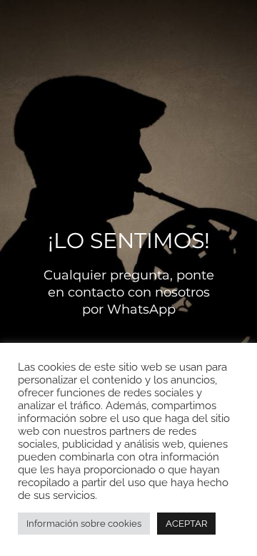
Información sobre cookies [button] (83, 523)
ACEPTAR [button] (186, 523)
